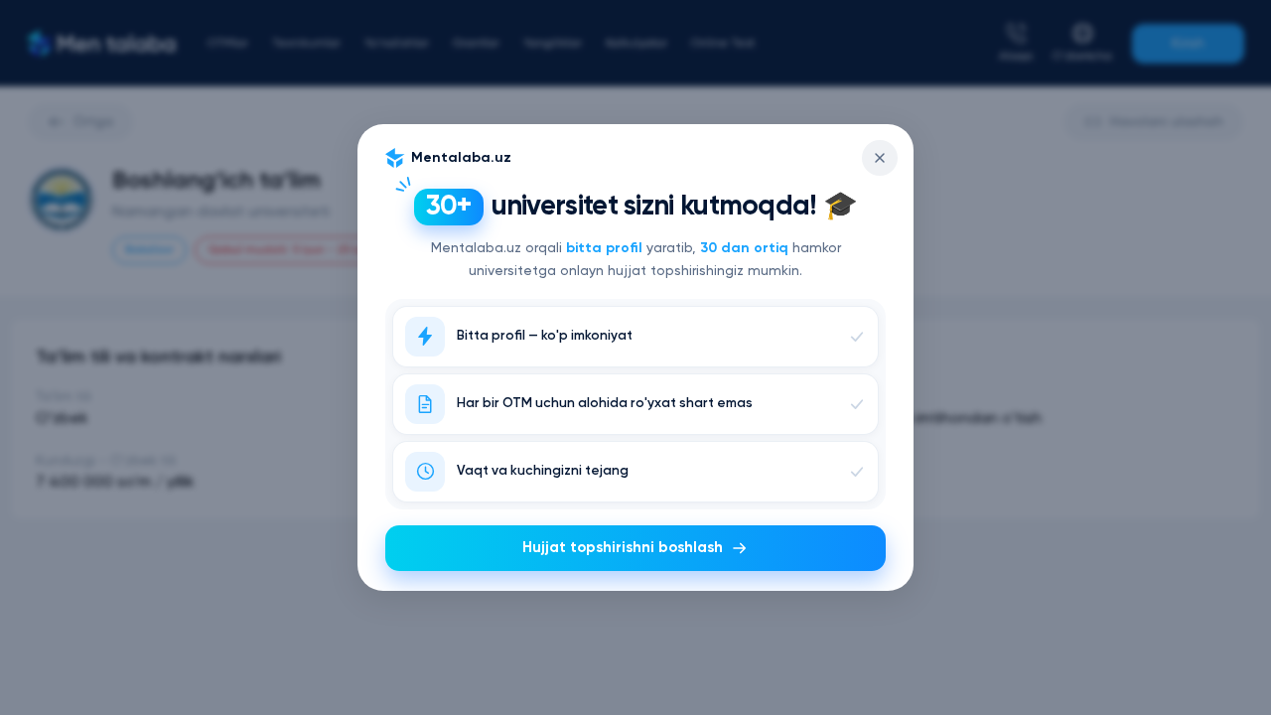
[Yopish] (880, 158)
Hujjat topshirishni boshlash (622, 547)
